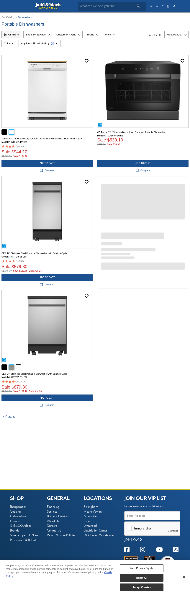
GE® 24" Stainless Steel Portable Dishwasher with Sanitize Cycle (34, 374)
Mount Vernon (92, 512)
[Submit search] (138, 6)
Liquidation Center (95, 530)
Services (52, 512)
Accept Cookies (141, 587)
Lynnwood (90, 526)
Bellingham (91, 507)
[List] (157, 6)
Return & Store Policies (61, 535)
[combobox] (37, 34)
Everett (88, 521)
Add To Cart (47, 163)
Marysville (90, 516)
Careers (52, 526)
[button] (17, 6)
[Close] (184, 577)
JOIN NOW (132, 540)
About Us (53, 521)
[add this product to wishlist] (86, 60)
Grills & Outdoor (20, 526)
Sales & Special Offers (24, 535)
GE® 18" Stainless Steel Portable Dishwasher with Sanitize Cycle (34, 253)
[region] (95, 577)
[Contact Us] (168, 6)
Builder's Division (57, 516)
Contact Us (54, 530)
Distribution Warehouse (98, 535)
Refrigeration (18, 507)
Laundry (15, 521)
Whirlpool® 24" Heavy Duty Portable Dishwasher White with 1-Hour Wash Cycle (41, 138)
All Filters (13, 34)
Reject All (141, 577)
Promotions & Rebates (24, 540)
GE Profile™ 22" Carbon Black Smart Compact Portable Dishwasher (131, 132)
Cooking (15, 512)
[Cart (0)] (173, 6)
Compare (49, 170)
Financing (53, 507)
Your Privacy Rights (141, 568)
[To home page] (48, 6)
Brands (14, 530)
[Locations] (162, 6)
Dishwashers (25, 17)
